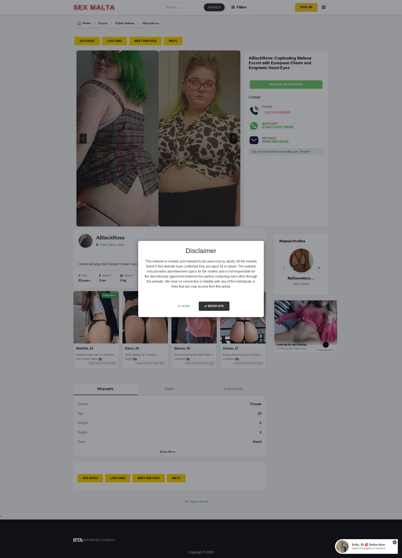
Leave (185, 306)
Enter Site (215, 306)
